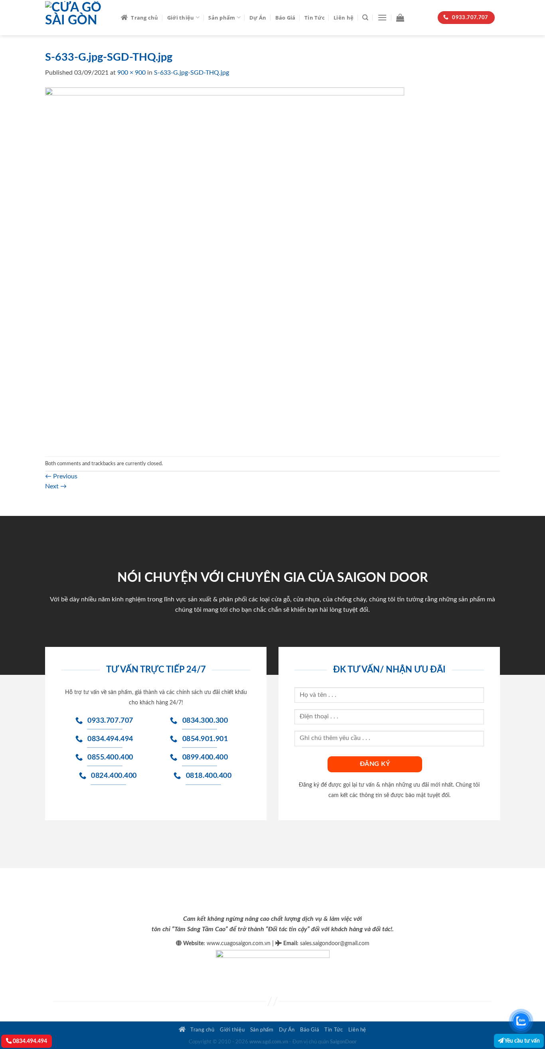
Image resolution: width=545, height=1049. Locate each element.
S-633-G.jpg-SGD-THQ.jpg (191, 72)
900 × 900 (131, 72)
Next (56, 486)
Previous (61, 476)
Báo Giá (285, 17)
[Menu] (382, 17)
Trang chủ (144, 17)
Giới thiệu (180, 17)
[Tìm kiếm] (365, 17)
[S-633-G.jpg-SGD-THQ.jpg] (224, 267)
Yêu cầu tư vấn (522, 1041)
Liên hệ (343, 17)
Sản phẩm (221, 17)
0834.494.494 (29, 1041)
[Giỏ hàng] (400, 17)
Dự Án (257, 17)
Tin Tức (314, 17)
